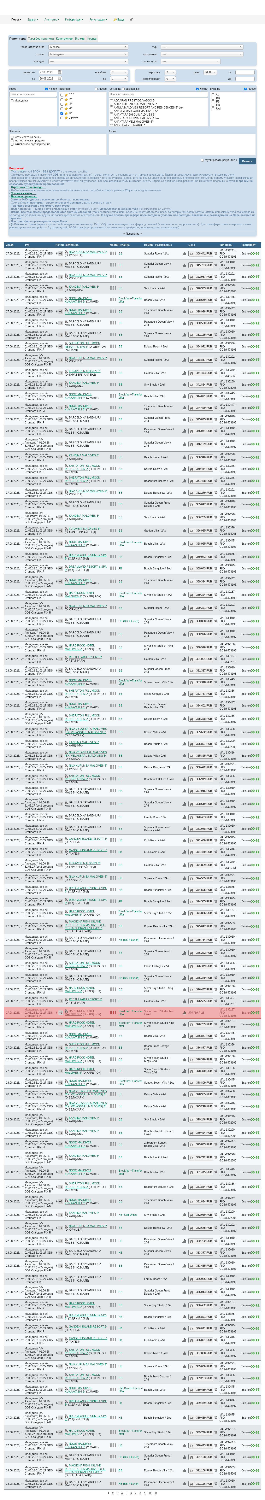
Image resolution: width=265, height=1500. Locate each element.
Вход (120, 19)
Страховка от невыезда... (28, 187)
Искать (247, 161)
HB (217, 105)
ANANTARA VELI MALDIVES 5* (133, 121)
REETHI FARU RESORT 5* (85, 657)
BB (217, 98)
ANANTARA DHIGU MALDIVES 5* (134, 114)
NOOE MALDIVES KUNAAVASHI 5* (78, 300)
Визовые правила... (24, 196)
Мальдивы (21, 100)
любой (53, 88)
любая (103, 88)
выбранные (133, 88)
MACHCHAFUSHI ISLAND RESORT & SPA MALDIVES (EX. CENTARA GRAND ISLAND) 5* (85, 925)
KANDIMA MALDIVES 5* (84, 286)
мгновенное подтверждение (32, 144)
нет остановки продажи (29, 140)
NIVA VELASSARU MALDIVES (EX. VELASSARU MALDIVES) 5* (86, 730)
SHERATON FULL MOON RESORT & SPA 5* (82, 345)
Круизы (92, 38)
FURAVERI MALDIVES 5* (84, 371)
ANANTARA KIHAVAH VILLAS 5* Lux (136, 118)
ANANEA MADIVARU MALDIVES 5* (136, 111)
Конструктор (64, 38)
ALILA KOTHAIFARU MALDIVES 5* (135, 104)
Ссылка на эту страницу (131, 19)
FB (217, 101)
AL (217, 94)
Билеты (80, 38)
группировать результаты (221, 160)
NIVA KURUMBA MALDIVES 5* (88, 251)
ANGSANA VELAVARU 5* (129, 125)
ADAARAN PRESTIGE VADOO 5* (134, 100)
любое (252, 88)
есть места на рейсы (27, 137)
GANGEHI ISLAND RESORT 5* (88, 838)
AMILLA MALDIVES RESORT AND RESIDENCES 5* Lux (148, 107)
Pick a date (59, 72)
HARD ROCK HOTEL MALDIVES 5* (80, 594)
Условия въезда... (23, 193)
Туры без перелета (41, 38)
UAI (218, 108)
